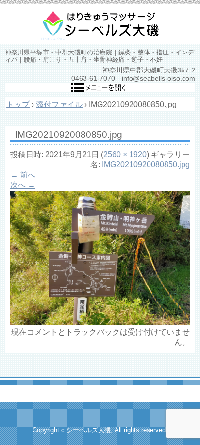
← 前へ (22, 175)
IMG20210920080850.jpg (146, 164)
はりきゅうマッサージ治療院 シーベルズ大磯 (100, 24)
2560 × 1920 (125, 154)
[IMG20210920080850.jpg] (100, 323)
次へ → (22, 185)
